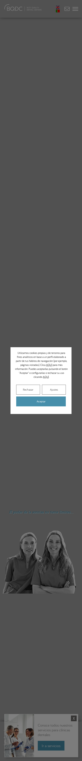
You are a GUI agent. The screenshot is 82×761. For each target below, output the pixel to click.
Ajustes (54, 389)
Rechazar (28, 389)
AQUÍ (49, 365)
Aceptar (41, 401)
